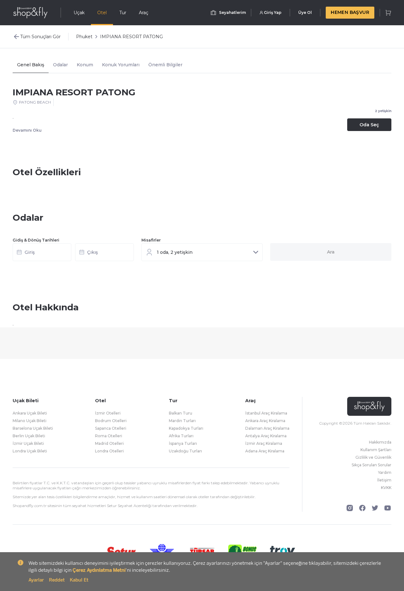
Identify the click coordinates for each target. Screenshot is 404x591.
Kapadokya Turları (186, 428)
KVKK (386, 487)
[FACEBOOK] (362, 508)
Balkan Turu (180, 413)
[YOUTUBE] (387, 508)
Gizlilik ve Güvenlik (373, 457)
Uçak (79, 12)
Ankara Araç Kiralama (265, 420)
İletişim (384, 480)
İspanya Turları (183, 443)
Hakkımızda (380, 442)
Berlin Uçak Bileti (29, 435)
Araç (143, 12)
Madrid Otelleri (109, 443)
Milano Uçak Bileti (29, 420)
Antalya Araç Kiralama (266, 435)
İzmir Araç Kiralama (263, 443)
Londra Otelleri (109, 451)
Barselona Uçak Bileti (33, 428)
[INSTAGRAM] (350, 508)
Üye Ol (305, 12)
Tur (122, 12)
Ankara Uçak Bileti (30, 413)
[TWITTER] (375, 508)
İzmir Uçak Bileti (28, 443)
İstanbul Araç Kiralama (266, 413)
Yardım (384, 472)
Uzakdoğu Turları (185, 451)
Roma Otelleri (108, 435)
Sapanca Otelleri (110, 428)
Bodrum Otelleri (111, 420)
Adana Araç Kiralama (264, 451)
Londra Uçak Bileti (30, 451)
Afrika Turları (181, 435)
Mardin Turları (182, 420)
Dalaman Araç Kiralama (267, 428)
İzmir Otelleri (108, 413)
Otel (102, 12)
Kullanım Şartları (375, 449)
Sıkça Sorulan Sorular (371, 465)
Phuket (84, 36)
